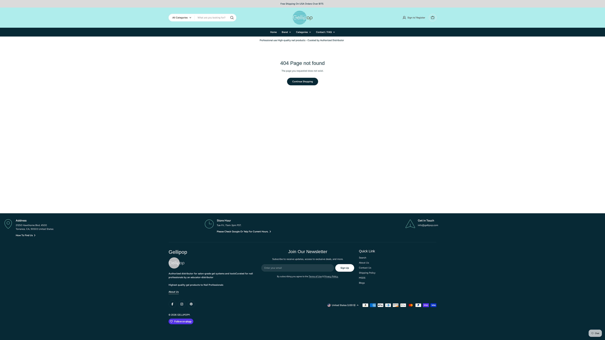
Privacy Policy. (331, 276)
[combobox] (202, 17)
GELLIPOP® (183, 314)
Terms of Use (315, 276)
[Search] (232, 18)
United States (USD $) (343, 305)
